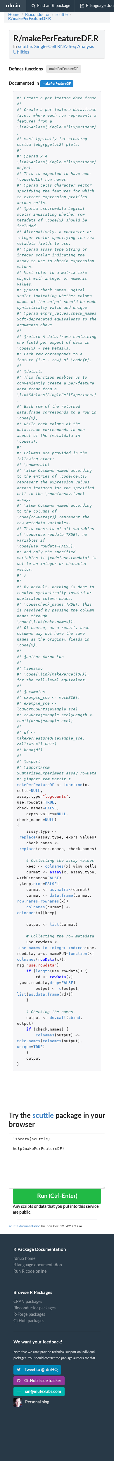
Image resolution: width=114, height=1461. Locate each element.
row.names (27, 901)
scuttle (43, 1115)
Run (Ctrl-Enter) (57, 1196)
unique (24, 1047)
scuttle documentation (24, 1226)
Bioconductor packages (34, 1308)
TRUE (49, 802)
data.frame (61, 895)
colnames (54, 866)
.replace (26, 837)
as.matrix (60, 889)
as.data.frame (44, 994)
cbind (74, 1017)
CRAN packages (27, 1302)
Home (13, 15)
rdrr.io (13, 5)
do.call (58, 1017)
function (73, 785)
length (43, 971)
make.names (28, 1041)
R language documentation (37, 1265)
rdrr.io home (24, 1259)
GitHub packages (28, 1321)
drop (38, 884)
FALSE (51, 808)
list (54, 924)
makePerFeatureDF (63, 69)
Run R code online (29, 1271)
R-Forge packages (29, 1315)
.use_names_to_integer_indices (51, 948)
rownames (49, 901)
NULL (35, 790)
